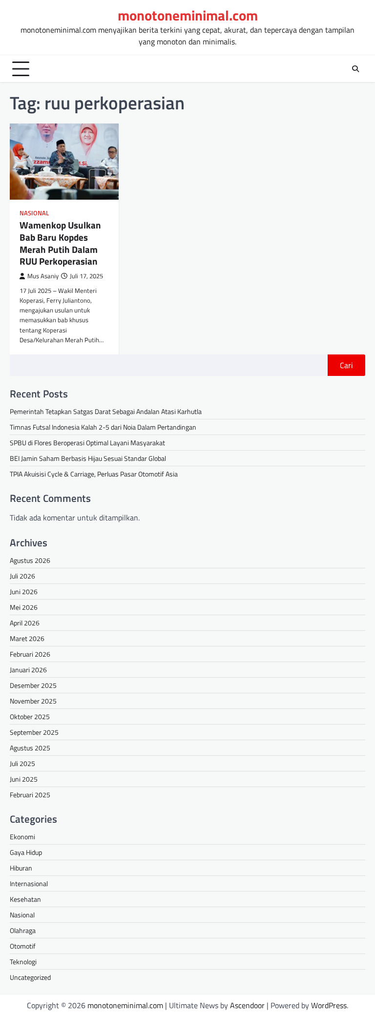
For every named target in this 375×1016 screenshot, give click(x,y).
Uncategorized (30, 977)
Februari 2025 (30, 794)
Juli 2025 (22, 763)
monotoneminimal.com (188, 15)
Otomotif (23, 946)
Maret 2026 (27, 638)
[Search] (355, 69)
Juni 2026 (24, 591)
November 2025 (33, 701)
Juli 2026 (22, 576)
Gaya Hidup (26, 852)
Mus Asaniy (43, 276)
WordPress (329, 1005)
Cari (346, 365)
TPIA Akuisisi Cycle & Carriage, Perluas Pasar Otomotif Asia (94, 474)
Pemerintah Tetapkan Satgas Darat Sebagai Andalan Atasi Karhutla (106, 411)
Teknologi (23, 961)
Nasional (34, 213)
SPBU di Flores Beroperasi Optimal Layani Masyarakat (87, 442)
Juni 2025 (24, 779)
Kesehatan (25, 899)
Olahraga (23, 930)
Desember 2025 (33, 685)
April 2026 (25, 623)
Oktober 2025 (30, 716)
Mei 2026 (24, 607)
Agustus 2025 (30, 748)
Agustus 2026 (30, 560)
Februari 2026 (30, 654)
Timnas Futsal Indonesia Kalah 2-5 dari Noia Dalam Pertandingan (103, 427)
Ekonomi (22, 836)
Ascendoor (247, 1005)
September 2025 (34, 732)
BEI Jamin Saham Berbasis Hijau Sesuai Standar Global (88, 458)
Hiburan (21, 868)
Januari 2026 (28, 669)
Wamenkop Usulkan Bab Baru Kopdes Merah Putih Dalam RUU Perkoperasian (60, 243)
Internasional (29, 883)
